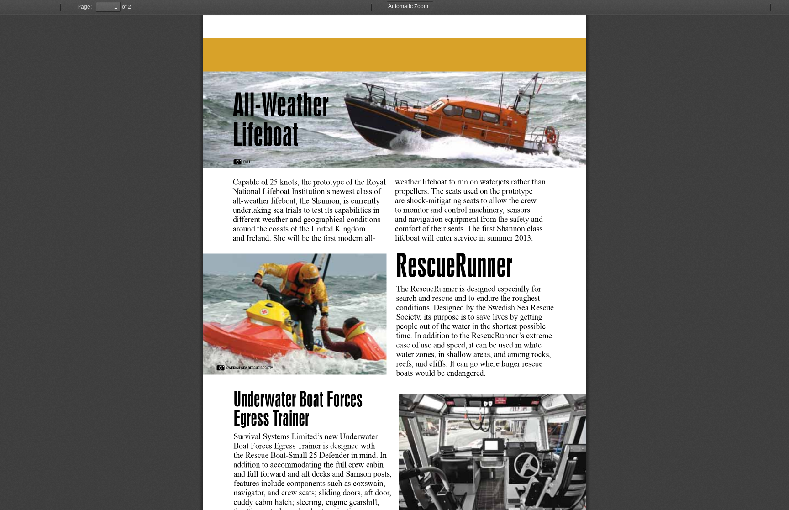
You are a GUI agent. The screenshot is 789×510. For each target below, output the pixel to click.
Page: (84, 7)
